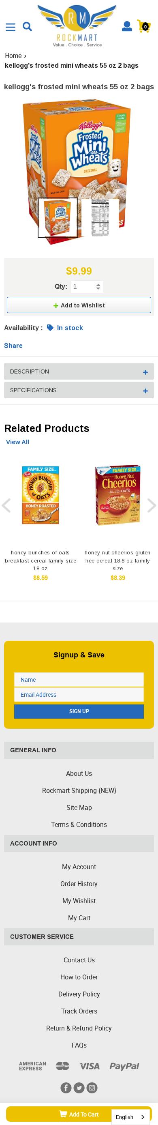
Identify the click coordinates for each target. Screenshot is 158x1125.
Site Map (79, 807)
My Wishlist (79, 900)
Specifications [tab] (33, 390)
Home (13, 55)
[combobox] (130, 1117)
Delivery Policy (79, 994)
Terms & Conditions (79, 824)
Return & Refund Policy (79, 1028)
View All (17, 441)
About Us (79, 773)
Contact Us (79, 959)
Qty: (61, 286)
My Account (79, 866)
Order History (79, 883)
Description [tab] (29, 371)
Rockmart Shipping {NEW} (79, 790)
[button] (79, 305)
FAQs (79, 1045)
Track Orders (79, 1011)
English (124, 1117)
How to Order (79, 977)
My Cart (79, 917)
